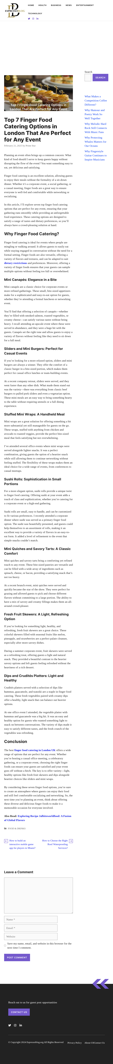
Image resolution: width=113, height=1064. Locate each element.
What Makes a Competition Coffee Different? (96, 100)
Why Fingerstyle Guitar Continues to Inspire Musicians (96, 155)
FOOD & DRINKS (16, 828)
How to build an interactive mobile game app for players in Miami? (22, 844)
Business (56, 5)
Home (31, 5)
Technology (35, 13)
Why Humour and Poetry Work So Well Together (95, 114)
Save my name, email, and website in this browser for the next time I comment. (39, 945)
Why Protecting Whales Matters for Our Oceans (95, 141)
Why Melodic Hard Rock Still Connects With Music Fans (96, 128)
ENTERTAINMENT (85, 5)
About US (89, 1042)
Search (88, 71)
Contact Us (19, 1012)
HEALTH (42, 5)
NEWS (69, 5)
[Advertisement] (56, 41)
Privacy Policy (75, 1042)
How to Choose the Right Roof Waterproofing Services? (55, 844)
